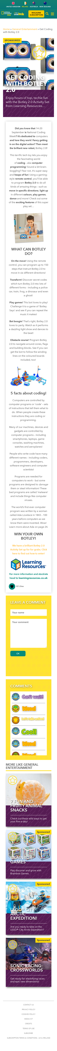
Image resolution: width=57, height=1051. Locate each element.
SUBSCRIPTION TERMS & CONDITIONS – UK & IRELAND (28, 1038)
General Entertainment (24, 29)
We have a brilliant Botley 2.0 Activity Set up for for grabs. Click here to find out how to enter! (28, 549)
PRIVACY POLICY (28, 1010)
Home (6, 29)
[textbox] (28, 612)
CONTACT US (28, 1005)
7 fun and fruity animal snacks (26, 806)
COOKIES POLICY (28, 1014)
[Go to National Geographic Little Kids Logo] (19, 13)
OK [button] (17, 653)
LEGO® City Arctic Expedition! (23, 914)
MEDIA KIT (28, 1019)
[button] (47, 14)
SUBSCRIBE (28, 1033)
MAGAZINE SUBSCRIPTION (36, 14)
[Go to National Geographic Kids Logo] (7, 13)
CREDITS (28, 1024)
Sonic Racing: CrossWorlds (26, 968)
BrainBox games (21, 859)
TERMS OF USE (29, 1029)
